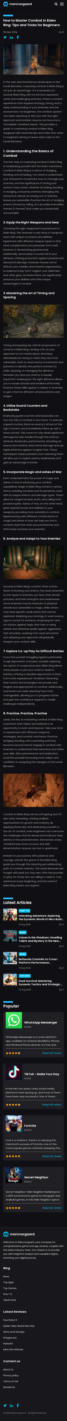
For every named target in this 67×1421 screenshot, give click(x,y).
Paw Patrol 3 (10, 1320)
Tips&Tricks (9, 1300)
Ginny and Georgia (13, 1331)
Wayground (9, 1337)
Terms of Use (10, 1381)
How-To (7, 1294)
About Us (8, 1369)
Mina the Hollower (13, 1349)
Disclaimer (9, 1387)
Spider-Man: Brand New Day (18, 1326)
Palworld (8, 1343)
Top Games (10, 1288)
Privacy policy (11, 1375)
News (6, 1276)
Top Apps (8, 1282)
